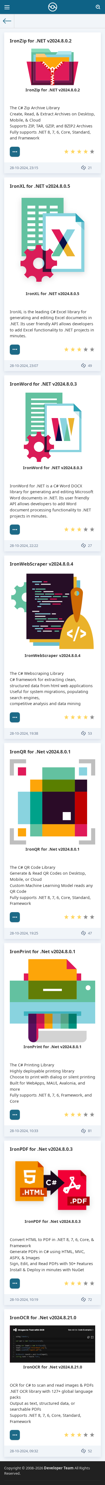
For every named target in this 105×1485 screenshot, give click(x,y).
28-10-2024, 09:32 (24, 1450)
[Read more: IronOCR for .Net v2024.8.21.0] (15, 1435)
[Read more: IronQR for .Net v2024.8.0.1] (15, 917)
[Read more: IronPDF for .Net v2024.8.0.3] (15, 1283)
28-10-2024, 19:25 (24, 933)
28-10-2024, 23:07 (24, 365)
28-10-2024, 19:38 (24, 733)
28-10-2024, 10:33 (24, 1130)
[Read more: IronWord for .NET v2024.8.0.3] (15, 530)
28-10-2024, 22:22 (24, 545)
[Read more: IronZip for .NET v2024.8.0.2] (15, 152)
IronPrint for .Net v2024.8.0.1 (42, 951)
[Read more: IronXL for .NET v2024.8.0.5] (15, 350)
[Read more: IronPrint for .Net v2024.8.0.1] (15, 1115)
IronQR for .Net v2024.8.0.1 (40, 751)
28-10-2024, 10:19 (24, 1299)
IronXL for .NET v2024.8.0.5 (40, 186)
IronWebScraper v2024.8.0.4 (41, 564)
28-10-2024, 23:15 (24, 167)
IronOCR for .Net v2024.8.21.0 (43, 1317)
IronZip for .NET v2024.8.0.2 (40, 40)
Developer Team (59, 1467)
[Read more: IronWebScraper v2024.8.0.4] (15, 717)
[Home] (7, 21)
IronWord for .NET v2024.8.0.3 (43, 384)
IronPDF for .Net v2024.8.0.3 (41, 1149)
